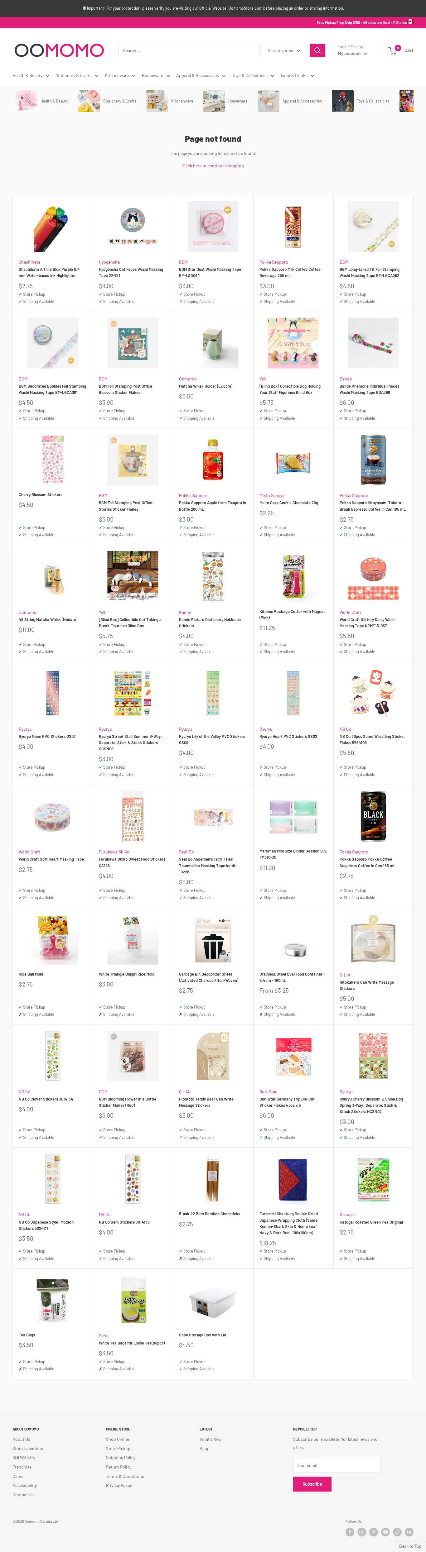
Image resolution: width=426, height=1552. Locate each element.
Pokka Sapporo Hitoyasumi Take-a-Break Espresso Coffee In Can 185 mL (373, 505)
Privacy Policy (119, 1485)
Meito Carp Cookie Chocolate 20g (288, 502)
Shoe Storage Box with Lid (202, 1334)
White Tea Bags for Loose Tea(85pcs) (132, 1342)
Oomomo (188, 378)
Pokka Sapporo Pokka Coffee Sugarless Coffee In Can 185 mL (367, 862)
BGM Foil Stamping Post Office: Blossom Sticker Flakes (126, 389)
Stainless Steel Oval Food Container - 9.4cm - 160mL (292, 977)
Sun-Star (268, 1091)
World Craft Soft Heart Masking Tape (51, 859)
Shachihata (29, 262)
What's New (210, 1439)
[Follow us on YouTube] (385, 1532)
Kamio (185, 612)
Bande (346, 378)
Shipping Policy (120, 1457)
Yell (262, 378)
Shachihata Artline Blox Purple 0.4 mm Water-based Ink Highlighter (49, 272)
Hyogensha (109, 262)
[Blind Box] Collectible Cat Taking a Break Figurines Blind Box (130, 622)
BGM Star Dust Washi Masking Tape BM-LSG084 (210, 272)
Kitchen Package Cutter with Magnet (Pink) (292, 614)
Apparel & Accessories (197, 75)
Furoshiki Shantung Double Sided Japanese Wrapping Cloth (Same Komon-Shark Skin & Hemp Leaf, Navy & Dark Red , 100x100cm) (288, 1223)
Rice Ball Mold (31, 974)
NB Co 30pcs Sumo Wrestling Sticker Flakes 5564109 (372, 739)
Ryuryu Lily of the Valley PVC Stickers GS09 (212, 739)
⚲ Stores (400, 22)
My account (350, 53)
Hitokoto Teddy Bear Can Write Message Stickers (206, 1102)
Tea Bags (27, 1334)
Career (18, 1476)
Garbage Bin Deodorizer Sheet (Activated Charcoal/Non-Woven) (208, 977)
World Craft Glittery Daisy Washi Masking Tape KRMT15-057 (367, 622)
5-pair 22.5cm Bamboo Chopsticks (209, 1213)
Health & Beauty (27, 75)
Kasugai (347, 1214)
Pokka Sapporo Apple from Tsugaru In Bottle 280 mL (212, 505)
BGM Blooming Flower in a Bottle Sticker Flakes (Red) (127, 1102)
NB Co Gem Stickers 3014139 (124, 1222)
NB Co (345, 729)
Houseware (152, 75)
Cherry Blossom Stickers (40, 494)
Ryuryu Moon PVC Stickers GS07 (47, 736)
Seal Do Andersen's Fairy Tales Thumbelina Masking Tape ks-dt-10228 (208, 865)
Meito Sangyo (272, 495)
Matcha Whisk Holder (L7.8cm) (205, 386)
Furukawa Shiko (114, 851)
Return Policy (118, 1466)
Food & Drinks (294, 75)
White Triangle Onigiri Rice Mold (126, 974)
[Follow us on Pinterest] (373, 1532)
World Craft (350, 612)
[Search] (317, 50)
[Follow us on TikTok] (397, 1532)
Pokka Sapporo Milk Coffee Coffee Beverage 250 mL (290, 272)
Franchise (21, 1466)
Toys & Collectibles (250, 75)
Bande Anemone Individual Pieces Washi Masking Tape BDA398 (369, 389)
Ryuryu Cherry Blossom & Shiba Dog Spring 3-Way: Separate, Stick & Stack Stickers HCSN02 (371, 1105)
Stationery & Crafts (74, 75)
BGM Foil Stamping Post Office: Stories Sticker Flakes (126, 505)
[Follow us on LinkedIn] (409, 1532)
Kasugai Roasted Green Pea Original (371, 1222)
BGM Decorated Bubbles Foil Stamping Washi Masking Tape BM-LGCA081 (52, 389)
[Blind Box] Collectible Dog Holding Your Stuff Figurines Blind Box (290, 389)
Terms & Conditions (125, 1476)
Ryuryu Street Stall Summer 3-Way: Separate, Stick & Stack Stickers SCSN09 (130, 742)
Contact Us (23, 1494)
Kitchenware (117, 75)
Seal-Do (186, 851)
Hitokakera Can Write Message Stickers (367, 985)
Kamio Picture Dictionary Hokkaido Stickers (210, 622)
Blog (204, 1448)
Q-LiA (345, 974)
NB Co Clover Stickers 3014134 (46, 1098)
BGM (183, 262)
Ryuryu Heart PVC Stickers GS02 (288, 736)
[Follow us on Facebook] (350, 1532)
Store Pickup (118, 1448)
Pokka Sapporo (273, 262)
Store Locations (27, 1448)
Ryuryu (25, 729)
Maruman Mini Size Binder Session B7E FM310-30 (293, 854)
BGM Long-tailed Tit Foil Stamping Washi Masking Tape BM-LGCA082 (369, 272)
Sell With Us (23, 1457)
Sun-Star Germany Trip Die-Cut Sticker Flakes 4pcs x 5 (287, 1102)
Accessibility (24, 1485)
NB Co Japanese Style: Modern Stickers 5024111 (46, 1225)
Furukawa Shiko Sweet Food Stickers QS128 (132, 862)
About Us (21, 1439)
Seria (104, 1335)
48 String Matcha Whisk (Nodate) (48, 619)
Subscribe (312, 1484)
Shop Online (117, 1439)
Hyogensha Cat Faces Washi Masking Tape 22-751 (131, 272)
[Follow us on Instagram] (361, 1532)
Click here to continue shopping (213, 165)
